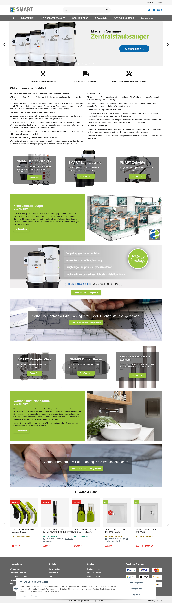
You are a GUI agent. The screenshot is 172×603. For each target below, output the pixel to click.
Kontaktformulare (93, 569)
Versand (100, 601)
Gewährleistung (54, 569)
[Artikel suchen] (107, 10)
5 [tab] (93, 64)
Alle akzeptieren (136, 583)
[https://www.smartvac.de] (13, 18)
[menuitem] (13, 18)
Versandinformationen (18, 576)
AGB (50, 576)
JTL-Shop (159, 601)
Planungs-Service (94, 573)
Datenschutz (53, 573)
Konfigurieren (136, 589)
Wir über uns (15, 569)
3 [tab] (86, 64)
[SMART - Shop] (21, 10)
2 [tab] (82, 64)
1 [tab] (78, 64)
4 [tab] (89, 64)
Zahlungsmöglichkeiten (18, 573)
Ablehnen (136, 595)
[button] (150, 2)
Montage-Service (93, 576)
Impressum (24, 596)
